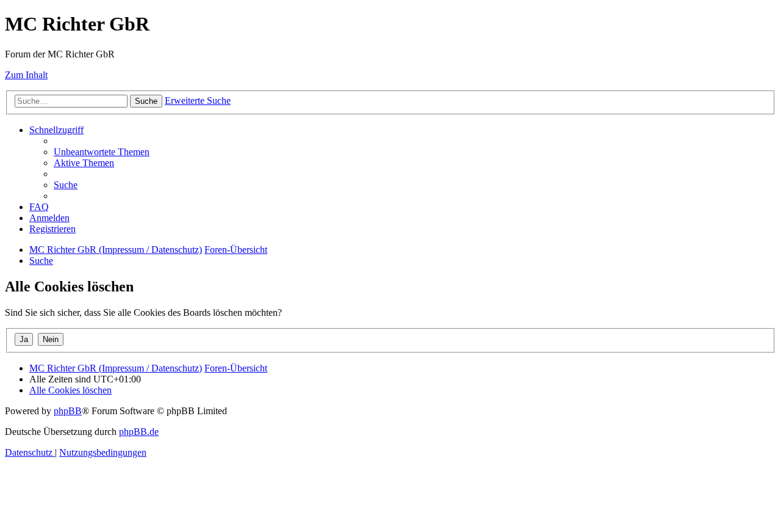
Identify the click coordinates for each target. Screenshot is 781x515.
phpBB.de (139, 431)
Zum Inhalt (26, 75)
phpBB (68, 411)
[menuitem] (101, 152)
